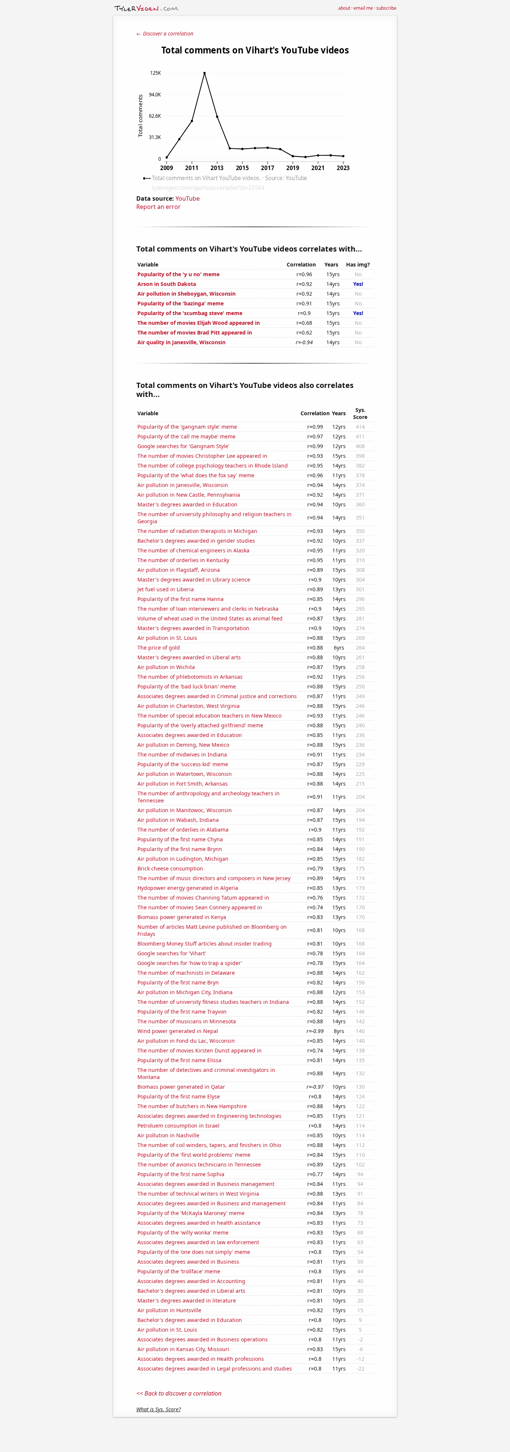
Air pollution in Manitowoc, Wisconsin (184, 810)
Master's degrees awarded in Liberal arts (189, 657)
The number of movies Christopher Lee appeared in (202, 455)
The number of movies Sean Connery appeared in (199, 907)
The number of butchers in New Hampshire (192, 1106)
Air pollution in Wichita (166, 666)
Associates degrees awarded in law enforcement (198, 1242)
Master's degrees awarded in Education (187, 504)
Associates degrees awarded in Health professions (200, 1358)
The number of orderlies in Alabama (182, 829)
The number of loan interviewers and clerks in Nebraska (208, 608)
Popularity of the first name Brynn (179, 849)
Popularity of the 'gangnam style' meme (187, 426)
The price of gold (158, 647)
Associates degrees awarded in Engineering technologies (209, 1115)
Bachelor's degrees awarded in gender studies (196, 540)
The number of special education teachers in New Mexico (209, 715)
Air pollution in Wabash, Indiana (178, 819)
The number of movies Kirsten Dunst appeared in (199, 1050)
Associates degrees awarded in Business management (205, 1183)
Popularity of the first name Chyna (180, 839)
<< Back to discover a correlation (178, 1393)
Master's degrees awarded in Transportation (193, 628)
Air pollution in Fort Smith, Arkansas (182, 783)
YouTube (187, 198)
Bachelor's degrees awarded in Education (189, 1319)
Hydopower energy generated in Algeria (187, 887)
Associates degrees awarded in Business (188, 1261)
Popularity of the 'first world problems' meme (194, 1154)
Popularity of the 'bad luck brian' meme (186, 686)
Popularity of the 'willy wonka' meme (182, 1232)
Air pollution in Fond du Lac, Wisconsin (186, 1040)
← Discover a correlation (164, 33)
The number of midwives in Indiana (182, 754)
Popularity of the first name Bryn (178, 982)
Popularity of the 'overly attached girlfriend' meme (200, 725)
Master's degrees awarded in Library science (193, 579)
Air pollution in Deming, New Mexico (183, 744)
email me (363, 8)
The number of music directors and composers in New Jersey (213, 878)
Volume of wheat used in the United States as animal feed (210, 618)
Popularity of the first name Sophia (180, 1174)
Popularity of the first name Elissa (179, 1060)
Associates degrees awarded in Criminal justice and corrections (217, 696)
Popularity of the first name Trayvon (182, 1011)
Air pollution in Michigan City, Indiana (185, 992)
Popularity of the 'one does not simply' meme (193, 1251)
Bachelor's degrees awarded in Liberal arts (191, 1290)
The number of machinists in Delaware (186, 972)
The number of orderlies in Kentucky (183, 560)
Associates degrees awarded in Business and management (211, 1203)
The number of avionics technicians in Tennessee (199, 1164)
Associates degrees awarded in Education (189, 735)
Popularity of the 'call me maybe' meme (186, 436)
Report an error (158, 207)
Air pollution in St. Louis (167, 637)
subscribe (386, 8)
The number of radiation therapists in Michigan (197, 530)
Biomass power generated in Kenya (181, 917)
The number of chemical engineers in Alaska (193, 550)
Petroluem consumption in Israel (178, 1125)
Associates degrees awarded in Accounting (191, 1281)
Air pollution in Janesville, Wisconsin (182, 484)
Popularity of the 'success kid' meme (182, 764)
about (344, 8)
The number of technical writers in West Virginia (198, 1193)
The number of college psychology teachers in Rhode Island (212, 465)
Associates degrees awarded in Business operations (202, 1339)
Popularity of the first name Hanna (180, 598)
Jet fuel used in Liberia (165, 589)
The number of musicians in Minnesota (186, 1021)
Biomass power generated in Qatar (181, 1086)
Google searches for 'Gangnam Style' (183, 446)
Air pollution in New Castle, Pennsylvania (188, 494)
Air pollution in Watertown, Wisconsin (184, 773)
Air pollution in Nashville (168, 1135)
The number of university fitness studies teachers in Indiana (213, 1001)
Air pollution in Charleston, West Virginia (188, 705)
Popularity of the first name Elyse (178, 1096)
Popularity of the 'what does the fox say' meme (195, 475)
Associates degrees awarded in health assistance (199, 1222)
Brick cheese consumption (170, 868)
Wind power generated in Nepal (177, 1031)
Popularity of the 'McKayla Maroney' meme (191, 1213)
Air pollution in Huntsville (169, 1310)
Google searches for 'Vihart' (171, 953)
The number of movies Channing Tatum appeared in (203, 897)
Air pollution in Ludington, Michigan (182, 858)
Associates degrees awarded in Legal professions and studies (214, 1368)
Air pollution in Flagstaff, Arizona (178, 569)
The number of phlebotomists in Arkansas (190, 676)
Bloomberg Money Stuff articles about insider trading (204, 943)
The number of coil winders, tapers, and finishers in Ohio (209, 1145)
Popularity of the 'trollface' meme (178, 1271)
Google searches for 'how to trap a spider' (189, 963)
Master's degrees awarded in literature (186, 1300)
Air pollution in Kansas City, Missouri (183, 1349)
